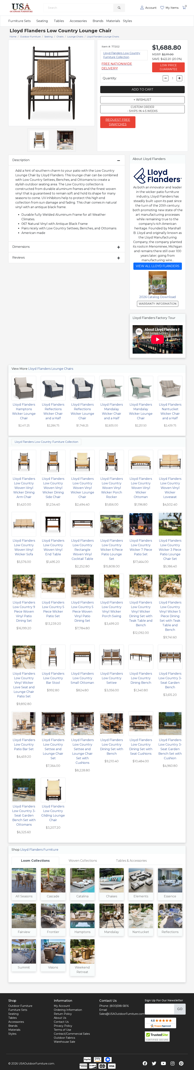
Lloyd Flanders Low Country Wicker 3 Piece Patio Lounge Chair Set (170, 550)
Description (21, 160)
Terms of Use (62, 1029)
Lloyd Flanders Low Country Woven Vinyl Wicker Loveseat (170, 488)
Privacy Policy (63, 1026)
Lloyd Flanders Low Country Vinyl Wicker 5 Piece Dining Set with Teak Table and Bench (170, 616)
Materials (113, 21)
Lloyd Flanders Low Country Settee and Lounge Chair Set (53, 749)
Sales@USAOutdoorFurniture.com (122, 1014)
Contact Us (61, 1022)
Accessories (78, 21)
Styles (127, 21)
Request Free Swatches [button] (118, 122)
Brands (98, 21)
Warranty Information (158, 303)
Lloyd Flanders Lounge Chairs (50, 369)
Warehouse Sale (64, 1041)
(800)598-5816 (119, 1006)
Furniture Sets (19, 21)
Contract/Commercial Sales (72, 1033)
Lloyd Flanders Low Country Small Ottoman (82, 678)
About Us (60, 1018)
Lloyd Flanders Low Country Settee (111, 678)
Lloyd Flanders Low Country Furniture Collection (46, 442)
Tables (59, 21)
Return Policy (63, 1014)
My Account (62, 1006)
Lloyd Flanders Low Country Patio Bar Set (24, 744)
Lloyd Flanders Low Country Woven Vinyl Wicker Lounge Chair (82, 488)
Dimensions (21, 247)
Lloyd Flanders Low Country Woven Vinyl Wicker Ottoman (141, 488)
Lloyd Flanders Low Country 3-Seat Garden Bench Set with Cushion (170, 749)
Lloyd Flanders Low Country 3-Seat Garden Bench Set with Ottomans (24, 815)
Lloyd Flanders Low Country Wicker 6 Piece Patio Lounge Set (111, 550)
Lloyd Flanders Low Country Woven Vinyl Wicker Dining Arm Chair (24, 488)
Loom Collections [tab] (35, 860)
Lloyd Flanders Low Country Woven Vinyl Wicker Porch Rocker (111, 488)
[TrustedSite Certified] (157, 1036)
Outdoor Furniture (20, 1006)
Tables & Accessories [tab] (131, 860)
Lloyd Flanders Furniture (39, 849)
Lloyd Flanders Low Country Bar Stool (53, 678)
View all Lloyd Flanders (157, 266)
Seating (42, 21)
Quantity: (110, 78)
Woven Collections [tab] (83, 860)
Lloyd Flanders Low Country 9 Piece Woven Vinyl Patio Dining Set (24, 611)
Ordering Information (68, 1010)
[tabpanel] (97, 923)
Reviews (18, 257)
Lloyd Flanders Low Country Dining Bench (141, 678)
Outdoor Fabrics (64, 1037)
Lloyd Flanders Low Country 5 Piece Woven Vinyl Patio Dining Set (82, 611)
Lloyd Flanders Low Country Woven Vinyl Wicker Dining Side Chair (53, 488)
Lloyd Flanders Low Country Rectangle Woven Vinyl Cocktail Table (82, 550)
